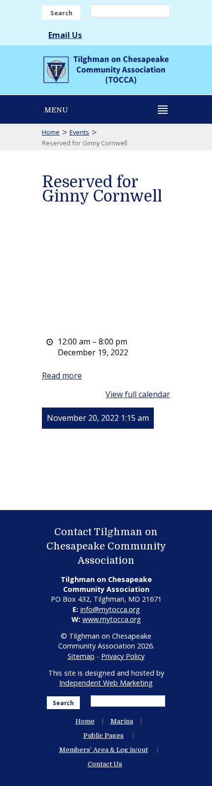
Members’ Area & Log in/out (103, 749)
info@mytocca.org (110, 609)
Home (51, 132)
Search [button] (61, 12)
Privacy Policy (122, 656)
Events (79, 132)
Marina (121, 721)
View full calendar (138, 394)
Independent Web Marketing (106, 682)
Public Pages (103, 735)
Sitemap (81, 656)
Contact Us (105, 764)
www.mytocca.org (111, 619)
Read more (62, 375)
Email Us (65, 35)
